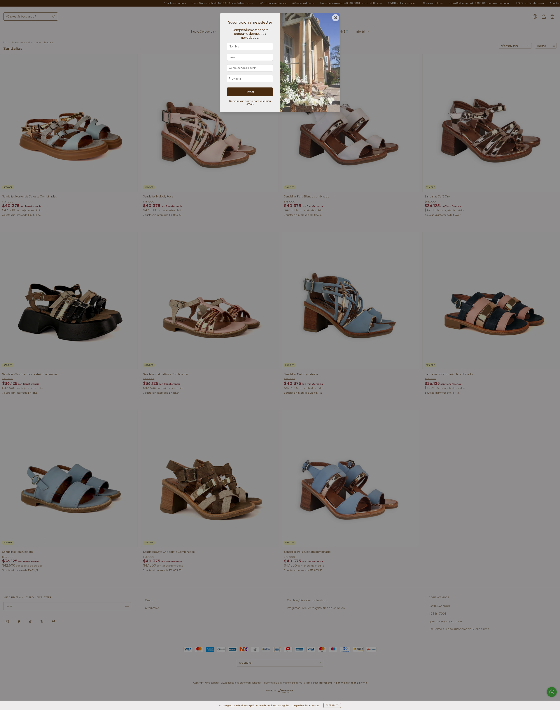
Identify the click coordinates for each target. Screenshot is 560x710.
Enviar (250, 92)
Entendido (332, 705)
